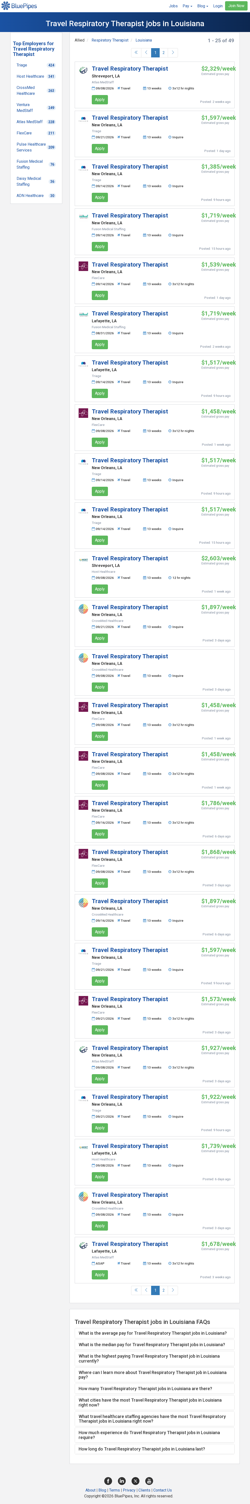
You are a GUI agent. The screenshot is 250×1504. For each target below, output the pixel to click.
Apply (100, 99)
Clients (144, 1490)
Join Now (236, 5)
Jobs (173, 6)
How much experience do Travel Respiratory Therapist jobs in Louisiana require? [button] (149, 1435)
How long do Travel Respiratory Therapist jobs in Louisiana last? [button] (142, 1448)
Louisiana (143, 40)
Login (218, 6)
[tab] (155, 1333)
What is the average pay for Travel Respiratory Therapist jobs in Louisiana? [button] (153, 1333)
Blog (102, 1490)
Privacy (129, 1490)
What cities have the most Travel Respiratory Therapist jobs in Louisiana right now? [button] (150, 1402)
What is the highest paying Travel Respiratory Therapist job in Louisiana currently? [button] (149, 1358)
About (90, 1490)
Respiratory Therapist (110, 40)
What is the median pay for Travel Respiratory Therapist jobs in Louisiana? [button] (152, 1344)
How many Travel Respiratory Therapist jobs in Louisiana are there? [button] (145, 1388)
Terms (114, 1490)
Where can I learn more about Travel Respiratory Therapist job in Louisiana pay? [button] (153, 1375)
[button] (187, 6)
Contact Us (162, 1490)
